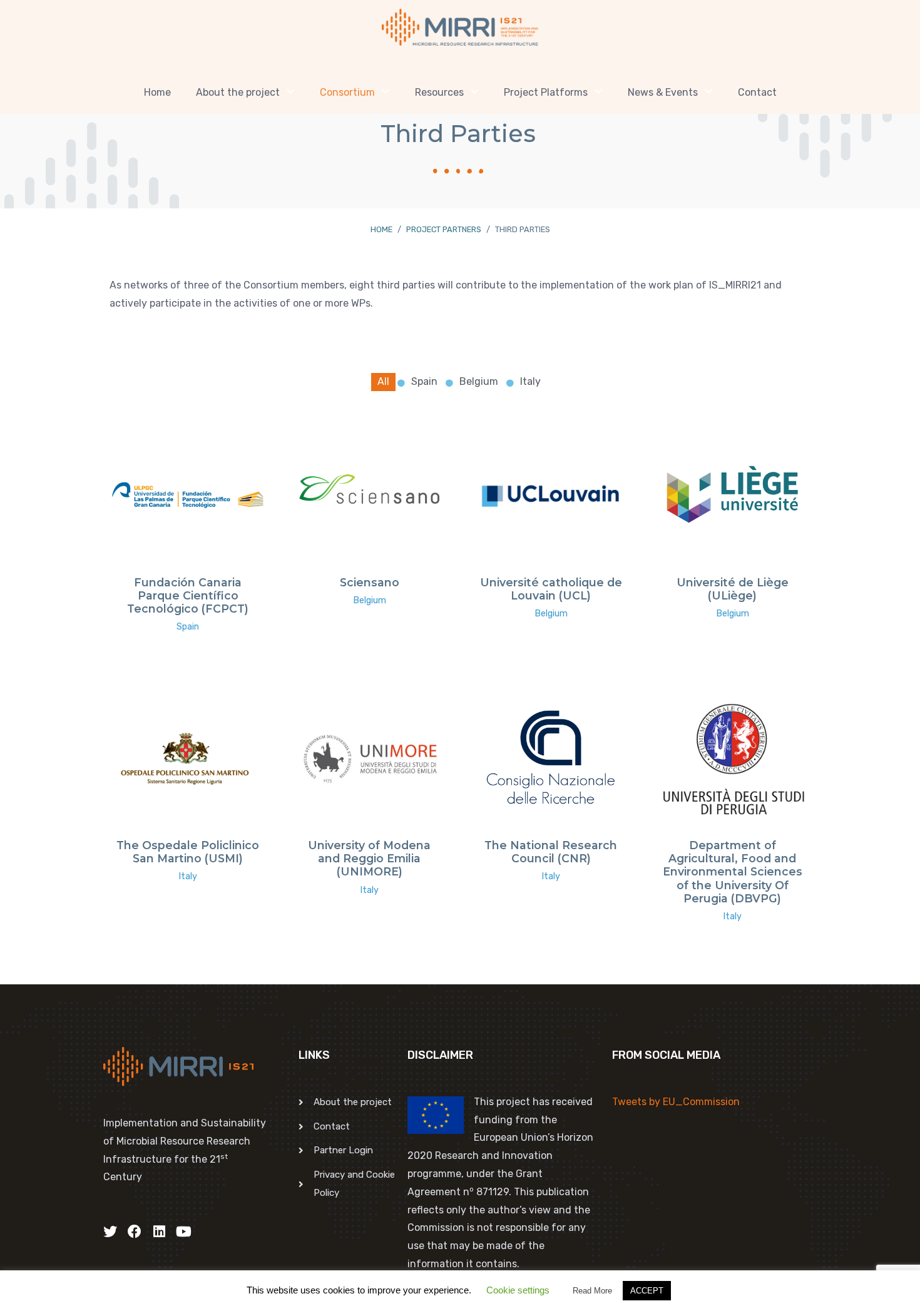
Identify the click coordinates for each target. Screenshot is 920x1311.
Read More (592, 1290)
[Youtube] (183, 1231)
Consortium (347, 92)
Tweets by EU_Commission (676, 1102)
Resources (439, 92)
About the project (238, 92)
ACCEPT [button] (646, 1290)
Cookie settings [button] (517, 1290)
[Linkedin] (159, 1231)
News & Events (663, 92)
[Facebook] (134, 1231)
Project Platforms (546, 92)
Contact (757, 92)
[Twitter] (110, 1231)
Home (157, 92)
